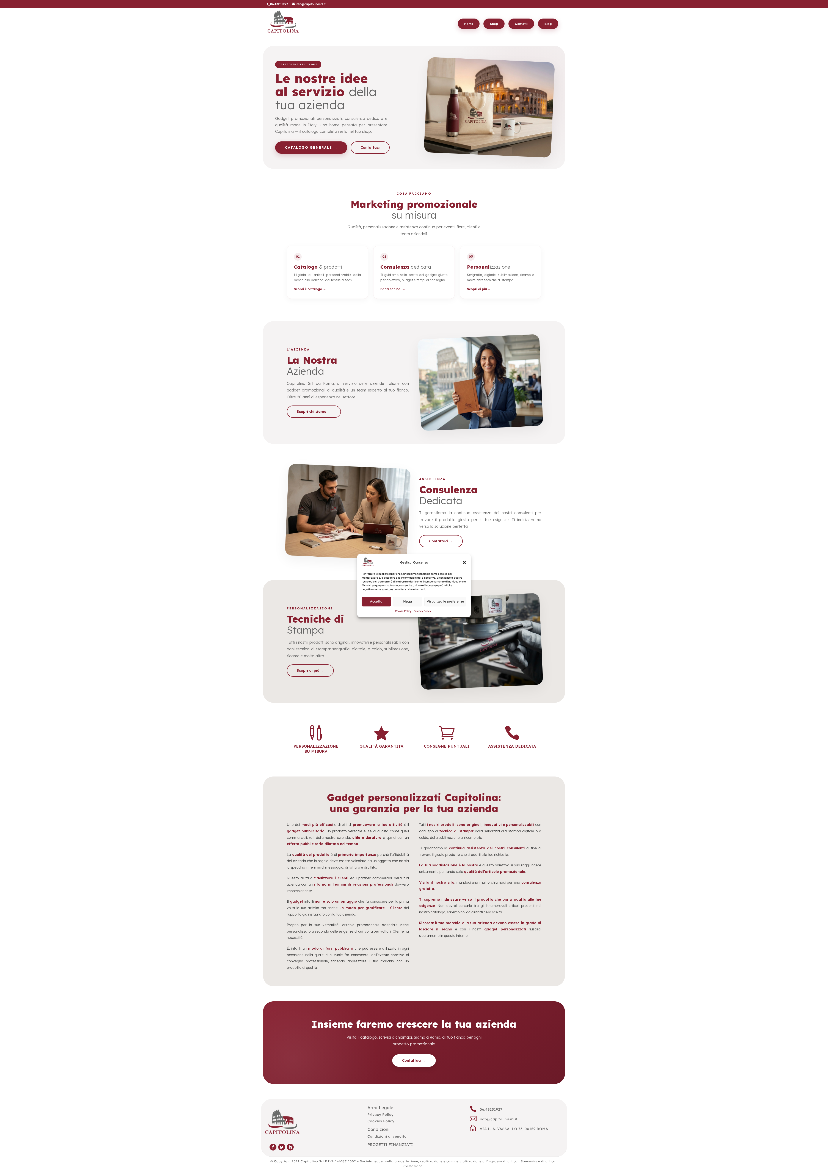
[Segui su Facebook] (273, 1147)
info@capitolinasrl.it (499, 1119)
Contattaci (370, 147)
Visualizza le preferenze (445, 602)
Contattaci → (441, 541)
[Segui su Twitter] (281, 1147)
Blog (548, 23)
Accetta (376, 602)
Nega (407, 602)
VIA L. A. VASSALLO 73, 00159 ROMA (514, 1129)
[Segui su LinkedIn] (290, 1147)
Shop (494, 23)
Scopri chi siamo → (314, 411)
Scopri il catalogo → (310, 289)
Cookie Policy (403, 611)
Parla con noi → (392, 289)
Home (468, 23)
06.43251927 (491, 1109)
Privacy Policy (422, 611)
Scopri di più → (479, 289)
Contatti (521, 23)
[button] (464, 562)
